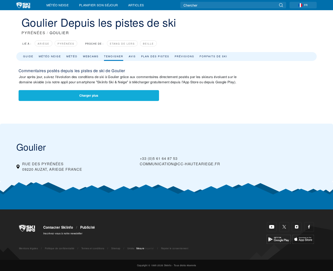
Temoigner (113, 56)
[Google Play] (279, 238)
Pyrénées (66, 43)
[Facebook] (309, 227)
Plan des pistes (155, 56)
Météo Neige (57, 5)
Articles (136, 5)
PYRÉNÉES (34, 32)
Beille (148, 43)
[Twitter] (284, 227)
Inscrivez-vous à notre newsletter (63, 233)
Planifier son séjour (98, 5)
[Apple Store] (303, 238)
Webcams (91, 56)
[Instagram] (297, 227)
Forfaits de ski (213, 56)
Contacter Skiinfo (58, 227)
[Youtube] (272, 227)
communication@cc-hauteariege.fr (180, 163)
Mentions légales (28, 248)
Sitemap (115, 248)
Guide (28, 56)
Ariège (43, 43)
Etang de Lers (122, 43)
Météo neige (50, 56)
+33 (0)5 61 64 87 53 (159, 158)
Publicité (87, 227)
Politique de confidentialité (60, 248)
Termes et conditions (92, 248)
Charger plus (88, 95)
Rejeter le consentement (174, 248)
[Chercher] (281, 5)
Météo (71, 56)
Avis (132, 56)
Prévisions (184, 56)
